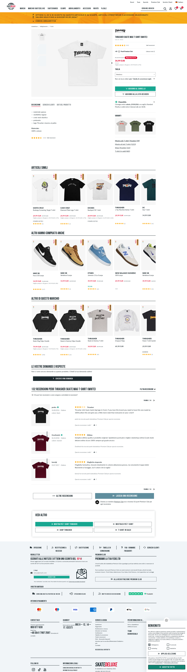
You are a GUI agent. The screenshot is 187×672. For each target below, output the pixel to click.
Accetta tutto (168, 667)
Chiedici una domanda (64, 379)
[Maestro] (57, 610)
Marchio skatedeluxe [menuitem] (36, 8)
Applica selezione (168, 654)
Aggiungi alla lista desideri (137, 94)
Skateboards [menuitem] (53, 8)
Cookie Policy (159, 663)
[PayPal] (111, 610)
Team (138, 2)
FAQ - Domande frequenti (102, 639)
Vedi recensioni (150, 45)
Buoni (132, 2)
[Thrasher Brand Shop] (135, 31)
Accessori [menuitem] (87, 8)
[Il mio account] (170, 8)
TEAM (129, 631)
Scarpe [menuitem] (63, 8)
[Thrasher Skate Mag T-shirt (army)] (135, 133)
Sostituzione (84, 548)
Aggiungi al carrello (137, 89)
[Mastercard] (39, 610)
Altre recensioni (64, 496)
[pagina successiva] (154, 400)
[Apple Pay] (129, 610)
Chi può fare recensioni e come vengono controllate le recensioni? (56, 395)
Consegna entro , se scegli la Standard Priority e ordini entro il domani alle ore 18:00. (134, 104)
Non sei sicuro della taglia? (133, 79)
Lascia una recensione (126, 496)
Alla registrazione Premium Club (128, 579)
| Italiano (180, 2)
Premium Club (155, 2)
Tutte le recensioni (100, 637)
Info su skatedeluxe (133, 624)
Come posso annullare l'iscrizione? (77, 581)
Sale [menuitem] (105, 8)
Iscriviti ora (51, 577)
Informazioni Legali (70, 663)
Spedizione (38, 548)
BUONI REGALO (133, 634)
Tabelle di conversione (101, 635)
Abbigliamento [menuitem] (74, 8)
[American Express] (93, 610)
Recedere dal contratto (102, 650)
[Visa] (75, 610)
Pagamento (98, 626)
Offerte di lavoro (132, 626)
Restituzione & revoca (101, 629)
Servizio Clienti (167, 2)
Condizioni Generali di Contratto (72, 668)
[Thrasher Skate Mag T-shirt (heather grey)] (121, 133)
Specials (145, 2)
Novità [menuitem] (96, 8)
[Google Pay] (147, 610)
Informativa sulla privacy (70, 670)
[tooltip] (154, 51)
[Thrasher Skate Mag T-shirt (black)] (149, 133)
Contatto (97, 645)
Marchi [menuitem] (22, 8)
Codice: (46, 21)
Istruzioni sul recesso (101, 631)
